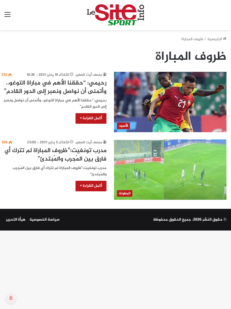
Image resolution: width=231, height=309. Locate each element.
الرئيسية (215, 39)
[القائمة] (8, 17)
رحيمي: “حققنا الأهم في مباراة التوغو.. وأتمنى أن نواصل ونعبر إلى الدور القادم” (55, 87)
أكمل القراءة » (91, 118)
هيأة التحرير (16, 219)
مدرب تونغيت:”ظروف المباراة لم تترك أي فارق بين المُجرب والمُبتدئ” (55, 155)
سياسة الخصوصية (44, 219)
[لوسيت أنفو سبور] (115, 15)
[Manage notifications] (11, 298)
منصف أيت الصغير (88, 75)
